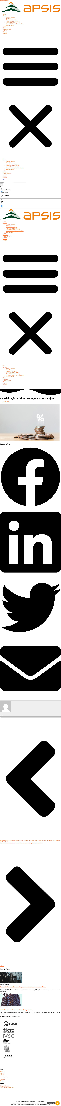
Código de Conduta (4, 1086)
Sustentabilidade (10, 25)
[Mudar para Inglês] (3, 180)
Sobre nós (2, 1071)
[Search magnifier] (1, 184)
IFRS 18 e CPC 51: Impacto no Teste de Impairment (16, 1010)
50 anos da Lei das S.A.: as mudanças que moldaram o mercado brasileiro (23, 987)
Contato (5, 30)
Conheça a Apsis (7, 29)
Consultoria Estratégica (11, 19)
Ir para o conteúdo (4, 0)
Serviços (5, 15)
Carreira (5, 31)
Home (4, 14)
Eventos (5, 33)
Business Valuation (10, 17)
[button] (30, 96)
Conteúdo (5, 27)
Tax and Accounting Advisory (13, 22)
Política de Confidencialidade (7, 1087)
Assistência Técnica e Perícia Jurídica (15, 23)
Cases (4, 26)
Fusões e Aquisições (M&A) (13, 21)
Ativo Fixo (8, 18)
